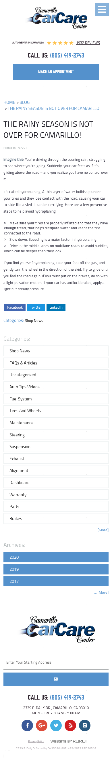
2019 (14, 569)
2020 (14, 557)
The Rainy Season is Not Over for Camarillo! (54, 108)
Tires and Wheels (25, 410)
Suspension (19, 446)
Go (56, 679)
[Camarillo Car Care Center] (56, 18)
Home (9, 102)
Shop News (34, 320)
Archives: (14, 545)
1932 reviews (88, 42)
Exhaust (16, 458)
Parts (14, 506)
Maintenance (21, 422)
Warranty (17, 494)
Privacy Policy (36, 741)
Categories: (16, 338)
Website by (68, 741)
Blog (25, 102)
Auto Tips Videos (24, 386)
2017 (14, 581)
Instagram (84, 725)
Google (41, 725)
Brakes (15, 518)
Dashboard (19, 482)
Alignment (18, 470)
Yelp (70, 725)
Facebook (15, 307)
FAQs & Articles (23, 363)
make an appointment (56, 72)
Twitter (36, 307)
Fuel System (20, 399)
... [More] (101, 530)
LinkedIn (56, 307)
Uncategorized (22, 374)
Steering (17, 435)
